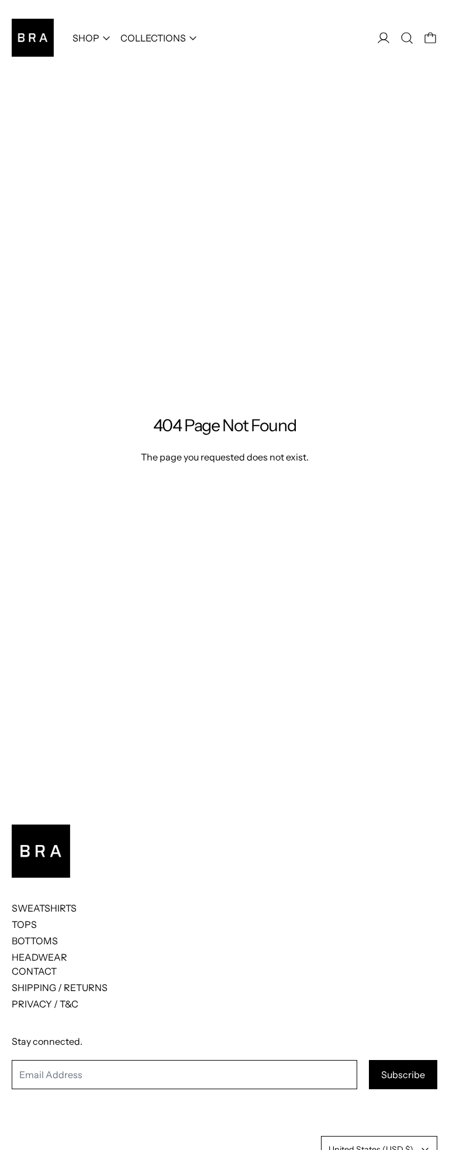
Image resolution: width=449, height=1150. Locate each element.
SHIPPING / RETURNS (60, 987)
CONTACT (34, 971)
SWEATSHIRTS (44, 908)
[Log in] (384, 38)
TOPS (24, 924)
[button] (407, 38)
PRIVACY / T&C (45, 1004)
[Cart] (430, 38)
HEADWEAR (39, 957)
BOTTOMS (35, 941)
